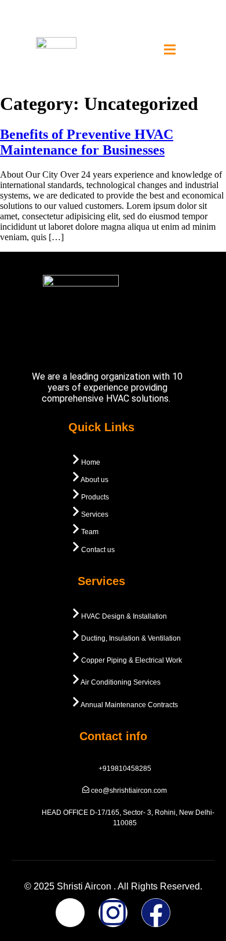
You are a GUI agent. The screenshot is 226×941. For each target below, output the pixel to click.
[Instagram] (113, 912)
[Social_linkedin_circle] (70, 912)
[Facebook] (155, 912)
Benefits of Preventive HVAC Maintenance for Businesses (86, 142)
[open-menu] (170, 50)
